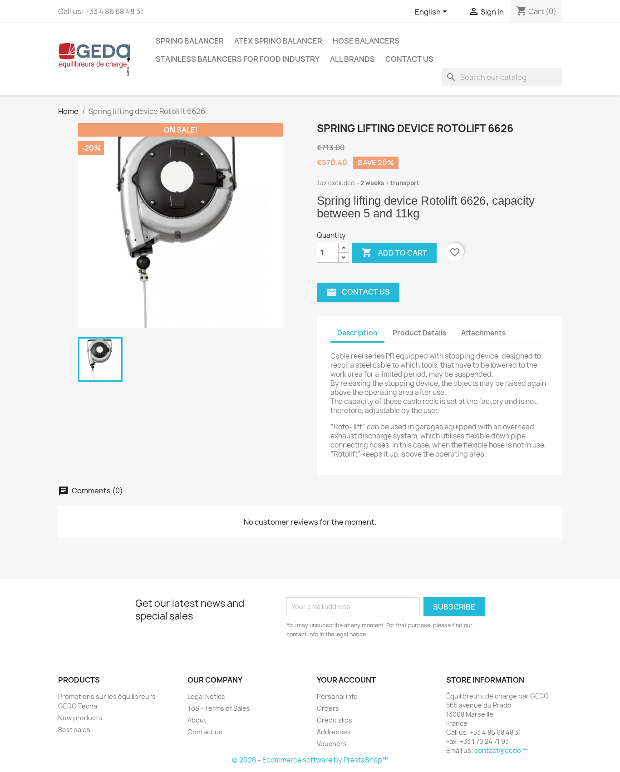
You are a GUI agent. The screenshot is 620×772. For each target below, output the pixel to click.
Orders (328, 708)
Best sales (74, 729)
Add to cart (394, 252)
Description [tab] (357, 333)
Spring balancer (190, 41)
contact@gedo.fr (501, 750)
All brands (352, 59)
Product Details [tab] (419, 333)
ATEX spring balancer (278, 41)
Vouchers (332, 743)
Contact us (409, 59)
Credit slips (334, 720)
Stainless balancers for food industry (238, 59)
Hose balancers (366, 41)
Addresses (334, 732)
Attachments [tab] (483, 333)
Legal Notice (206, 696)
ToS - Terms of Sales (218, 708)
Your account (346, 680)
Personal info (337, 696)
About (197, 720)
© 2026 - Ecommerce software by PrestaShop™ (310, 760)
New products (80, 717)
